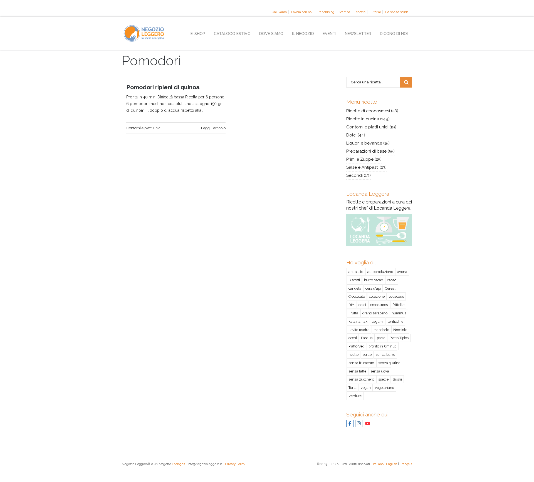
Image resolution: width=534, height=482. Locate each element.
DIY (351, 305)
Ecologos (178, 464)
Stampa (344, 12)
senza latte (357, 371)
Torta (352, 388)
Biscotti (354, 280)
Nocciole (400, 330)
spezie (383, 379)
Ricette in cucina (362, 118)
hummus (399, 313)
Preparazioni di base (366, 151)
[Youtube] (367, 424)
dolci (362, 305)
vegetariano (384, 388)
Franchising (325, 12)
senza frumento (361, 363)
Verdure (355, 396)
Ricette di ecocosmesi (368, 110)
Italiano (378, 464)
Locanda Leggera (392, 208)
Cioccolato (356, 296)
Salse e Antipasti (362, 167)
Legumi (378, 321)
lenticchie (395, 321)
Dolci (351, 135)
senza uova (379, 371)
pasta (381, 338)
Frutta (353, 313)
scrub (367, 354)
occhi (352, 338)
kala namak (357, 321)
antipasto (355, 272)
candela (354, 288)
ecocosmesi (379, 305)
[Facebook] (350, 424)
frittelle (398, 305)
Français (406, 464)
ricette (353, 354)
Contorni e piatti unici (143, 128)
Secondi (354, 175)
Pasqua (367, 338)
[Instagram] (358, 424)
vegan (366, 388)
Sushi (397, 379)
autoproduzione (380, 272)
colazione (377, 296)
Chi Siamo (279, 12)
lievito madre (358, 330)
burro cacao (373, 280)
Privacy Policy (235, 464)
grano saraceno (374, 313)
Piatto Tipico (399, 338)
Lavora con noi (301, 12)
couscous (396, 296)
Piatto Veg (356, 346)
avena (402, 272)
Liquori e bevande (364, 143)
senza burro (385, 354)
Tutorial (375, 12)
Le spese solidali (397, 12)
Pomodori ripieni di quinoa (163, 87)
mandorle (381, 330)
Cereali (390, 288)
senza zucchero (361, 379)
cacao (391, 280)
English (391, 464)
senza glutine (389, 363)
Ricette (360, 12)
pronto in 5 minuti (383, 346)
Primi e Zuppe (360, 159)
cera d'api (373, 288)
